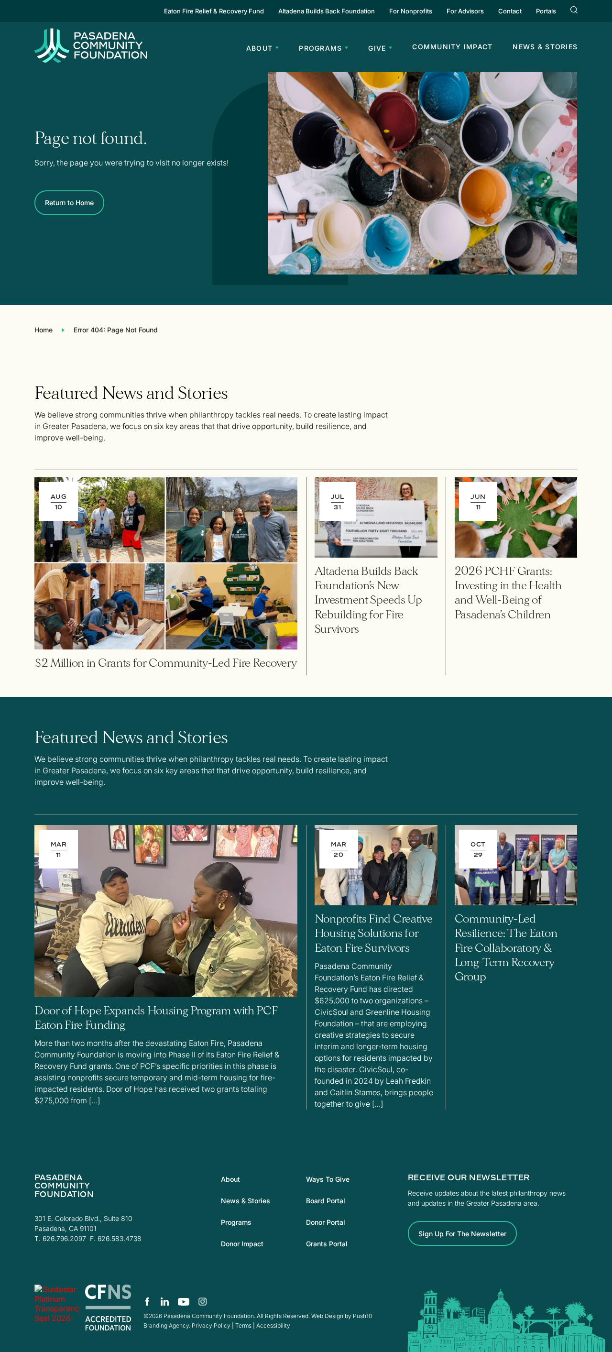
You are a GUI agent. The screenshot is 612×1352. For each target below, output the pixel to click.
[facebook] (147, 1301)
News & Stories (545, 47)
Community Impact (452, 47)
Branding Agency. (166, 1325)
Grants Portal (327, 1244)
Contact (510, 11)
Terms (243, 1325)
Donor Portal (325, 1222)
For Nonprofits (410, 11)
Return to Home (69, 202)
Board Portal (325, 1201)
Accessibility (273, 1325)
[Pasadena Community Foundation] (57, 1307)
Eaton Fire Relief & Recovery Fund (214, 11)
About (230, 1179)
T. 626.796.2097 (60, 1238)
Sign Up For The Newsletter (462, 1234)
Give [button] (377, 48)
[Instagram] (202, 1301)
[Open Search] (574, 11)
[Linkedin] (165, 1301)
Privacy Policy (211, 1325)
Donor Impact (242, 1244)
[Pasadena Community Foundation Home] (90, 60)
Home (43, 330)
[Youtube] (184, 1301)
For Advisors (465, 11)
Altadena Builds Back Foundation (326, 11)
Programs (236, 1222)
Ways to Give (328, 1179)
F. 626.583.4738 (116, 1238)
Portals (546, 11)
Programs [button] (320, 48)
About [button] (259, 48)
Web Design (327, 1315)
